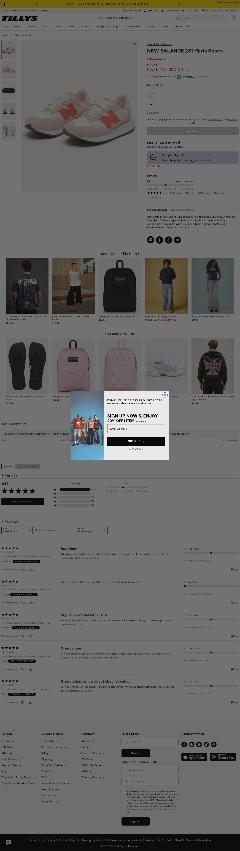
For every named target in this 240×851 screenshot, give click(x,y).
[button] (236, 284)
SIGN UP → (136, 441)
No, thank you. (135, 448)
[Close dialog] (165, 394)
